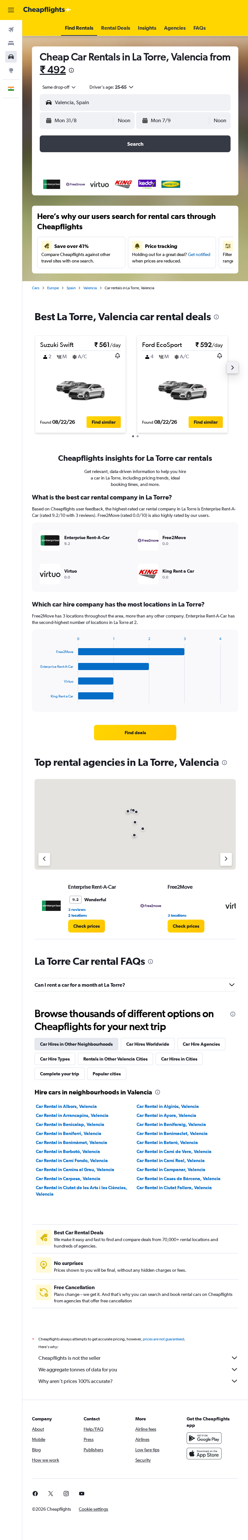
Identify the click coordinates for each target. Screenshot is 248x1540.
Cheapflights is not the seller (69, 1358)
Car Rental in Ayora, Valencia (166, 1115)
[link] (135, 732)
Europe (53, 288)
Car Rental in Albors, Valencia (66, 1106)
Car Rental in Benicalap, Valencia (70, 1124)
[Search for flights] (11, 29)
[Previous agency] (44, 859)
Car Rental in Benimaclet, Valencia (172, 1133)
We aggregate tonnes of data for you (77, 1370)
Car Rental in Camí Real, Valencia (171, 1160)
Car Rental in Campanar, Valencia (171, 1169)
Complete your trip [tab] (59, 1073)
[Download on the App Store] (204, 1453)
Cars (35, 288)
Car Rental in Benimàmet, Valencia (71, 1142)
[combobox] (59, 87)
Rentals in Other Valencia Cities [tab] (115, 1058)
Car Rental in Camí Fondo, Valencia (72, 1160)
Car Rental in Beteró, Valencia (167, 1142)
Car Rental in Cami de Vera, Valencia (174, 1151)
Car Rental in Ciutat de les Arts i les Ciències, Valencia (81, 1191)
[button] (11, 10)
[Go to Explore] (11, 70)
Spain (71, 288)
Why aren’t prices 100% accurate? (75, 1381)
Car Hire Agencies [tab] (201, 1044)
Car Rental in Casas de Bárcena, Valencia (179, 1178)
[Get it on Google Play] (204, 1438)
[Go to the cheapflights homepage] (47, 10)
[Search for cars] (11, 56)
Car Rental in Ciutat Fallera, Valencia (174, 1187)
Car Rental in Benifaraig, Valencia (171, 1124)
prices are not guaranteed (163, 1339)
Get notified (199, 254)
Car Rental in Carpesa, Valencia (68, 1178)
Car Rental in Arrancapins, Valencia (72, 1115)
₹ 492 (53, 69)
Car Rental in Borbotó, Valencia (68, 1151)
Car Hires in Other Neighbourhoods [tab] (76, 1044)
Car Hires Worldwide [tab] (147, 1044)
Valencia (90, 288)
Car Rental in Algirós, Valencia (168, 1106)
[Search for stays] (11, 43)
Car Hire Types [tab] (55, 1058)
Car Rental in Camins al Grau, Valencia (75, 1169)
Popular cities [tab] (107, 1073)
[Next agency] (226, 859)
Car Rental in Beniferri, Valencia (68, 1133)
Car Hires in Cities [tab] (179, 1058)
